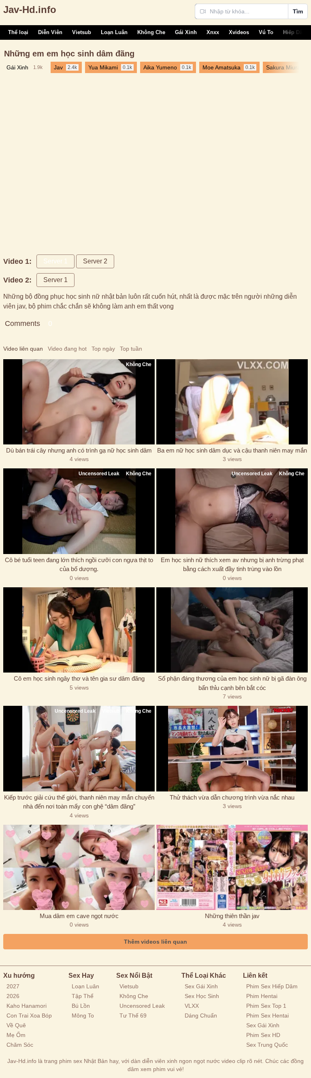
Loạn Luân (114, 32)
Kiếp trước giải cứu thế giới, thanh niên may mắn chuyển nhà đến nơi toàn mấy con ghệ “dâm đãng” (79, 802)
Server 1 (55, 261)
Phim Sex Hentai (267, 1015)
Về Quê (16, 1025)
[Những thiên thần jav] (232, 867)
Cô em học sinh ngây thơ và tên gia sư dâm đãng (79, 678)
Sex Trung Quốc (267, 1044)
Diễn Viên (50, 32)
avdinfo (29, 9)
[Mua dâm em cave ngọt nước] (79, 867)
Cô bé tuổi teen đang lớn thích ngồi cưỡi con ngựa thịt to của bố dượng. (79, 564)
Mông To (83, 1015)
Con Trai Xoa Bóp (29, 1015)
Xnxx (213, 32)
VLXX (192, 1006)
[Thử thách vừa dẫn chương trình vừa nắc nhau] (232, 748)
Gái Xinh (186, 32)
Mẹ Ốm (16, 1035)
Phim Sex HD (263, 1035)
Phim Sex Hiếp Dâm (272, 986)
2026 (12, 996)
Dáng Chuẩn (201, 1015)
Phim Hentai (261, 996)
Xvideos (239, 32)
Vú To (266, 32)
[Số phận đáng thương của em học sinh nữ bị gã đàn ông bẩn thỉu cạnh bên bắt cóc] (232, 630)
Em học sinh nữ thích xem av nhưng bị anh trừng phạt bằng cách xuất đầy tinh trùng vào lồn (232, 564)
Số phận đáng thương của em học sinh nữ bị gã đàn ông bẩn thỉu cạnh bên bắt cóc (232, 683)
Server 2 (95, 261)
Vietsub (81, 32)
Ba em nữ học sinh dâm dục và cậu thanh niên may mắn (232, 450)
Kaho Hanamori (26, 1006)
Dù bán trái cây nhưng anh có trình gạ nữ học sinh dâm (79, 450)
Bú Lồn (81, 1006)
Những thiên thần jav (232, 915)
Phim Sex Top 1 (266, 1006)
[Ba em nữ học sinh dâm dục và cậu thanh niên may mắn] (232, 401)
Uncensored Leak (142, 1006)
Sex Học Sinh (202, 996)
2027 (12, 986)
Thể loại (18, 32)
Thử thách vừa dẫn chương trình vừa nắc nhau (232, 797)
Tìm (298, 11)
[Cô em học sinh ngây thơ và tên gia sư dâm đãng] (79, 630)
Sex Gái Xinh (201, 986)
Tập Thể (83, 996)
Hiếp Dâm (295, 32)
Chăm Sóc (19, 1044)
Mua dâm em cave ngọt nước (79, 915)
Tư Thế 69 (133, 1015)
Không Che (151, 32)
